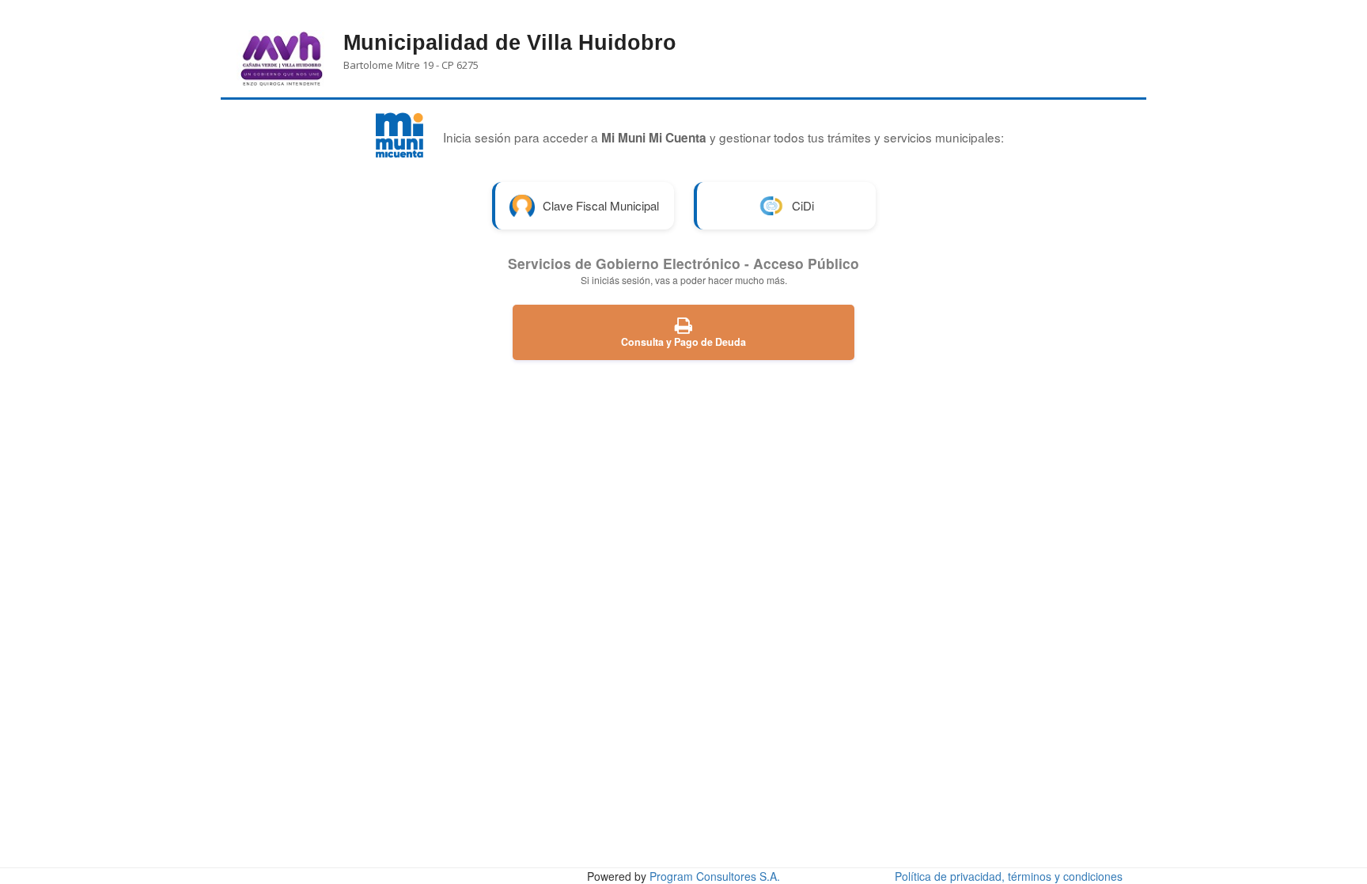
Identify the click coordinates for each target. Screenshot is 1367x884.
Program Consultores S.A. (714, 876)
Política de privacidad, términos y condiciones (1009, 876)
